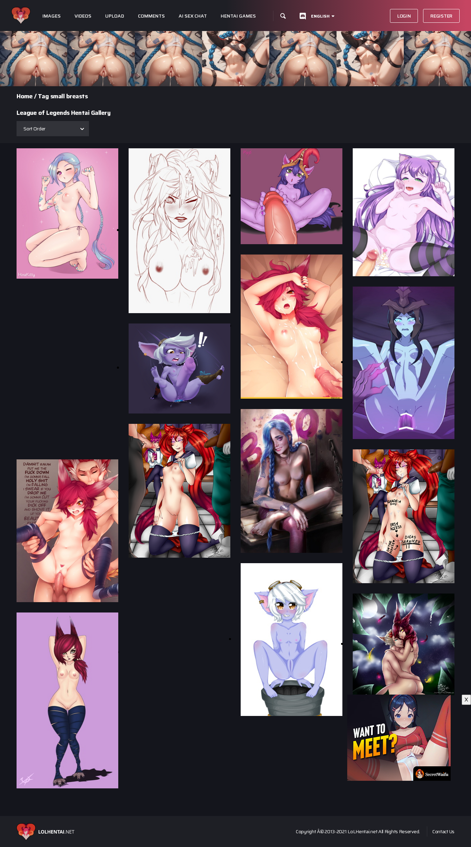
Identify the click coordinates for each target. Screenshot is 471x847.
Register (441, 16)
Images (51, 16)
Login (404, 16)
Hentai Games (238, 16)
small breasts (69, 96)
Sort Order (34, 128)
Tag (43, 96)
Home (24, 96)
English (320, 16)
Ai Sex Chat (193, 16)
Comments (151, 16)
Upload (114, 16)
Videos (82, 16)
